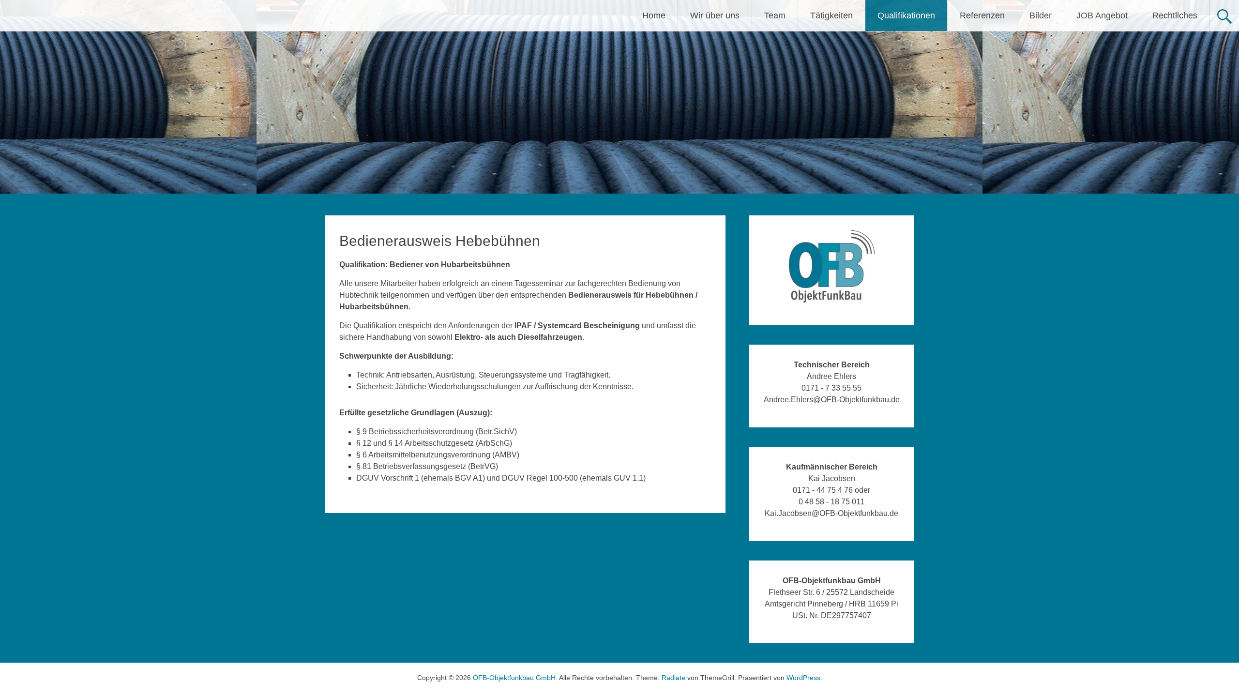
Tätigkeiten (831, 15)
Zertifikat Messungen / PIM (675, 538)
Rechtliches (1174, 15)
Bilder (1040, 15)
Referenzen (982, 15)
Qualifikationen (906, 15)
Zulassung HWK (358, 538)
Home (653, 15)
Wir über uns (715, 15)
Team (775, 15)
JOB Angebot (1102, 15)
